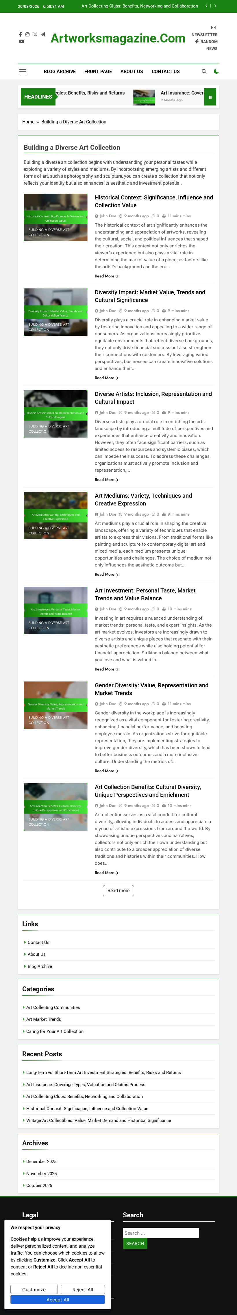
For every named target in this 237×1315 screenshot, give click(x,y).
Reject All (83, 1289)
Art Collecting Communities (53, 1007)
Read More (104, 276)
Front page (98, 71)
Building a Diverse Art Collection (49, 232)
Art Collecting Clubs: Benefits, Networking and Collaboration (140, 6)
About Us (132, 71)
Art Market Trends (43, 1019)
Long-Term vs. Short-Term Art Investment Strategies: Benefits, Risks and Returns (103, 1072)
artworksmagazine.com (118, 38)
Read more (118, 890)
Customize (34, 1289)
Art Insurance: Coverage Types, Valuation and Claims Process (85, 1084)
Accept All (58, 1300)
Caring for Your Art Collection (55, 1031)
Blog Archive (60, 71)
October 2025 (39, 1185)
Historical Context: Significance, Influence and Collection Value (87, 1108)
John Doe (108, 216)
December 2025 (41, 1161)
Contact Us (166, 71)
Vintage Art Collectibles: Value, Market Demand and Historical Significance (98, 1120)
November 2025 (41, 1173)
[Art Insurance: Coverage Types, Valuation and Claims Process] (132, 100)
